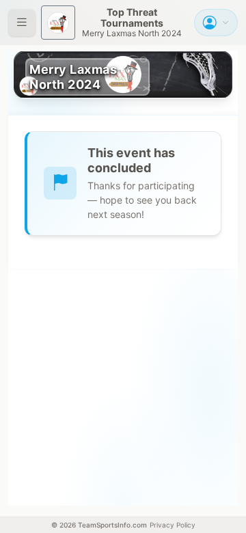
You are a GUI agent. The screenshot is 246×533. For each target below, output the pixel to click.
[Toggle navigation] (22, 22)
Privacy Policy (172, 525)
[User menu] (216, 22)
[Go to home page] (58, 22)
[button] (132, 22)
